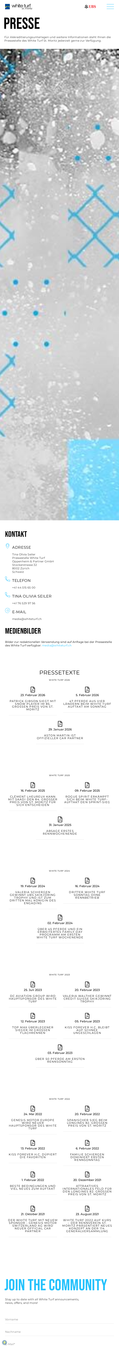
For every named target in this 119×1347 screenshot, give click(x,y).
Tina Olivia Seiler (32, 596)
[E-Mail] (7, 610)
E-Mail (19, 612)
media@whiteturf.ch (57, 645)
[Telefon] (7, 579)
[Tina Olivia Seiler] (7, 594)
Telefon (21, 580)
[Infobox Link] (32, 704)
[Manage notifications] (4, 1342)
